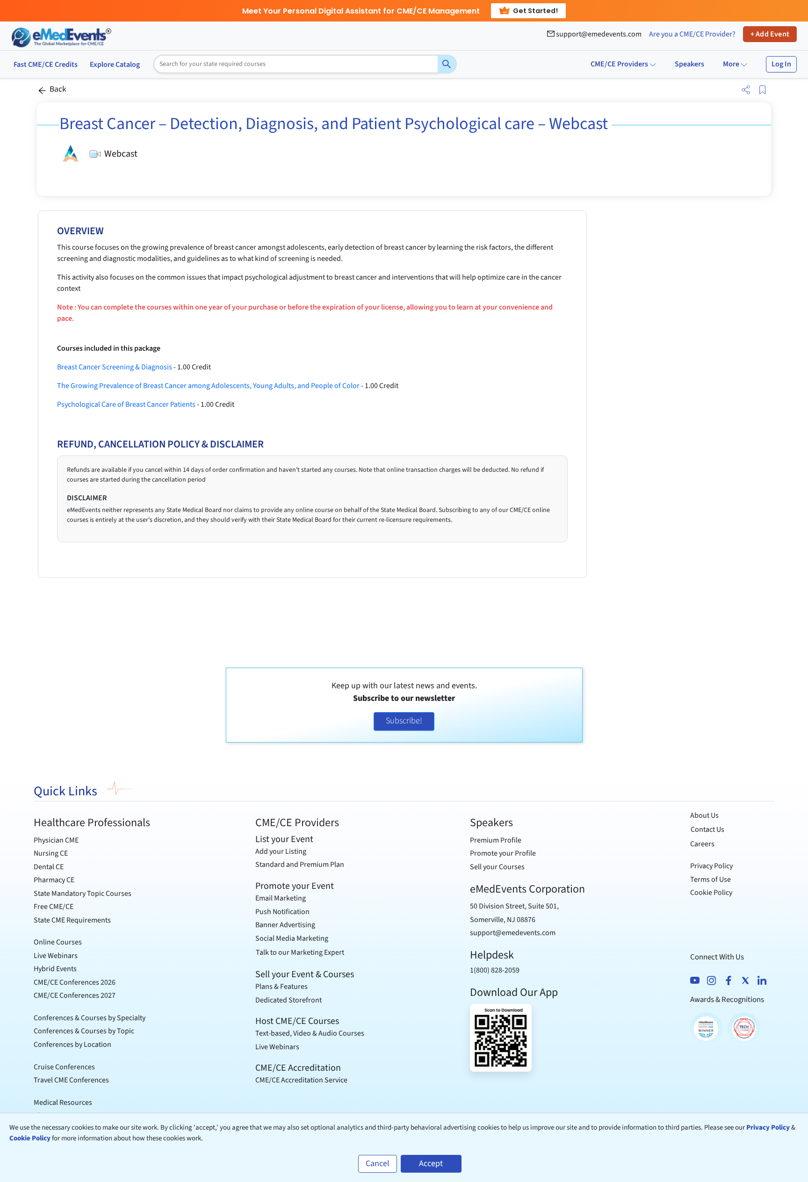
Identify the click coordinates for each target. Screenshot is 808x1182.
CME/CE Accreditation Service (301, 1080)
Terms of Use (710, 879)
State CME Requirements (72, 920)
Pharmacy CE (54, 880)
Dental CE (49, 867)
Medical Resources (63, 1102)
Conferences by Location (72, 1044)
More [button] (732, 64)
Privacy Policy (711, 866)
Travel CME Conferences (71, 1080)
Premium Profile (495, 840)
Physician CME (56, 840)
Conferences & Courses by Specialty (89, 1018)
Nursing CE (51, 853)
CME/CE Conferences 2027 (74, 995)
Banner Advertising (285, 925)
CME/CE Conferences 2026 (74, 982)
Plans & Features (281, 986)
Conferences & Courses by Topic (84, 1031)
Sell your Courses (497, 867)
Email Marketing (280, 898)
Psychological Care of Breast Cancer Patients (126, 404)
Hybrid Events (55, 969)
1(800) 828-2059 (494, 970)
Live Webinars (56, 956)
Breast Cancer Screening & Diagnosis (114, 367)
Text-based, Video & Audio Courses (309, 1033)
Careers (702, 844)
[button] (743, 90)
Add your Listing (280, 851)
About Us (704, 815)
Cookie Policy (711, 892)
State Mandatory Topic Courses (82, 893)
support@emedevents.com (598, 34)
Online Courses (58, 942)
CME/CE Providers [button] (619, 64)
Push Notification (282, 912)
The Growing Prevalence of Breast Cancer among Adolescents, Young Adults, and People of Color (208, 386)
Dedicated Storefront (288, 1000)
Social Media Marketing (291, 938)
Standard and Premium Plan (299, 864)
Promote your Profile (503, 853)
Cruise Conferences (64, 1067)
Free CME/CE (53, 906)
